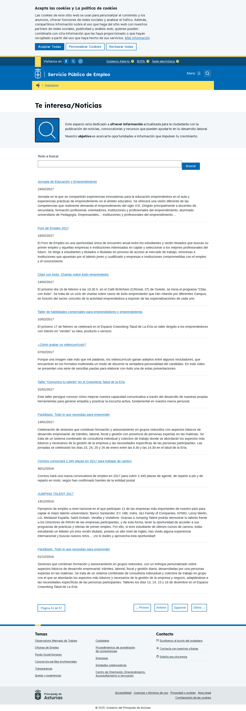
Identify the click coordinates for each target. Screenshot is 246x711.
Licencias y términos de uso (151, 692)
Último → (199, 607)
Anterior (161, 607)
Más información (137, 38)
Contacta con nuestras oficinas (179, 648)
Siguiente (180, 607)
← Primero (142, 607)
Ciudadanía (102, 640)
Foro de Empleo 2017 (53, 228)
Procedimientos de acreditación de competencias (115, 649)
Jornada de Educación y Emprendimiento (67, 182)
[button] (51, 607)
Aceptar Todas (49, 46)
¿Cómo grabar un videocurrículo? (62, 344)
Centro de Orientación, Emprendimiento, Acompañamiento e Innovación (121, 673)
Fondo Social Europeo (48, 654)
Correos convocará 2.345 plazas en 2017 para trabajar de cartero (85, 461)
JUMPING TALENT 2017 (55, 494)
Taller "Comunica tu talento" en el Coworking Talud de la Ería (81, 382)
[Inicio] (39, 85)
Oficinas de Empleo (47, 647)
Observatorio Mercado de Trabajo (56, 640)
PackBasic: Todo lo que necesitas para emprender (74, 414)
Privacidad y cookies (183, 692)
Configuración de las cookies (193, 697)
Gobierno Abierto (118, 61)
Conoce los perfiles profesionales (56, 661)
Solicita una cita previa (173, 656)
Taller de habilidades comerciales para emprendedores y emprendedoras (90, 312)
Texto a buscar (48, 156)
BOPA (141, 61)
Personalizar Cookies (85, 46)
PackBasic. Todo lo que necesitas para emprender (74, 549)
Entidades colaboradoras (111, 665)
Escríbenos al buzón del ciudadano (181, 640)
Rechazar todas (121, 46)
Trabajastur (52, 85)
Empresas (102, 658)
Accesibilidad (123, 692)
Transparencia (43, 668)
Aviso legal (204, 692)
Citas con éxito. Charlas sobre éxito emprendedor (73, 274)
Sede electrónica (164, 61)
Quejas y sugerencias (48, 675)
